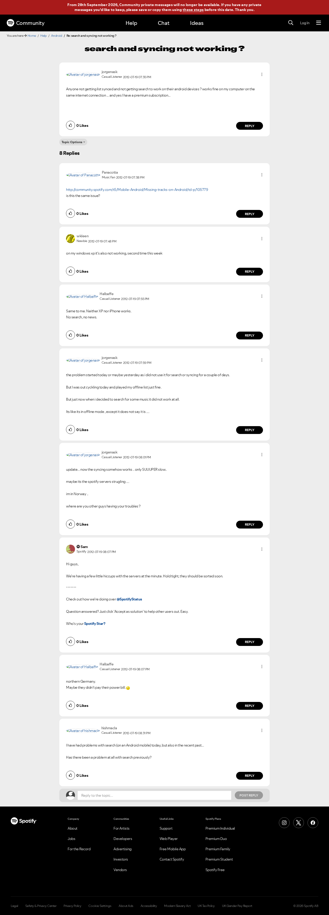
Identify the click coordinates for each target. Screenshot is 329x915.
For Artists (121, 828)
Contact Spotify (172, 859)
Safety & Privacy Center (41, 906)
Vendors (120, 869)
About (72, 828)
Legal (14, 906)
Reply (249, 126)
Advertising (122, 848)
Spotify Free (215, 869)
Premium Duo (216, 838)
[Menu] (318, 23)
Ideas (196, 23)
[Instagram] (284, 822)
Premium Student (219, 859)
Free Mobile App (173, 848)
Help (131, 23)
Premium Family (217, 848)
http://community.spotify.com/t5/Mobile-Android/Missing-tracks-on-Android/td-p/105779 (137, 189)
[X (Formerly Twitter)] (298, 822)
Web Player (169, 838)
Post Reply (248, 795)
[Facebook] (313, 822)
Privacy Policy (72, 906)
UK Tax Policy (206, 906)
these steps (193, 9)
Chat (163, 23)
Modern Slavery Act (177, 906)
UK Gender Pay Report (237, 906)
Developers (122, 838)
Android (56, 35)
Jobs (71, 838)
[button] (261, 74)
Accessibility (149, 906)
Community (30, 23)
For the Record (79, 848)
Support (166, 828)
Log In (304, 22)
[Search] (291, 23)
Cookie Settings (99, 906)
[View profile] (83, 74)
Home (32, 35)
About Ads (126, 906)
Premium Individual (220, 828)
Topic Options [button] (72, 142)
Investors (120, 859)
